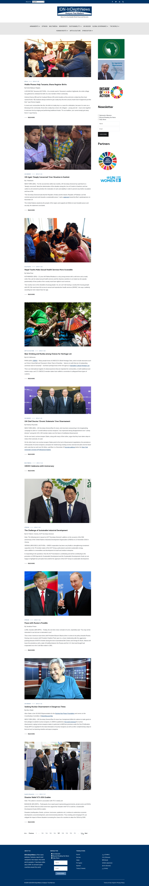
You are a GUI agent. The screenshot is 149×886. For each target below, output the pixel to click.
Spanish (78, 865)
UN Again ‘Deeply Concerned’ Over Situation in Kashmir (47, 177)
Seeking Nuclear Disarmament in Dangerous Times (45, 706)
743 (42, 833)
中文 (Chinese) (106, 857)
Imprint (114, 882)
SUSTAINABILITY (74, 26)
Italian (78, 860)
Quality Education (29, 794)
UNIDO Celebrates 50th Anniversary (39, 466)
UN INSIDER (87, 26)
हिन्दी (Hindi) (105, 860)
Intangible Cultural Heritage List (79, 365)
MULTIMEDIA (53, 26)
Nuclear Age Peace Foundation (64, 713)
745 (50, 833)
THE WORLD (114, 26)
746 (54, 833)
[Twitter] (116, 1)
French (78, 854)
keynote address (70, 447)
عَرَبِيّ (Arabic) (106, 854)
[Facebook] (112, 1)
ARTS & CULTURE (75, 31)
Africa (26, 81)
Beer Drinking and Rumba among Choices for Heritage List (48, 354)
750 (71, 833)
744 (46, 833)
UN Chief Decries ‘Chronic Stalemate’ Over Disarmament (47, 421)
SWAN (35, 360)
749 (67, 833)
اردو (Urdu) (105, 868)
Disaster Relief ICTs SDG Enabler (37, 797)
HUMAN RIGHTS (61, 31)
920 (82, 833)
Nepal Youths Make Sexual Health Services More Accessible (48, 269)
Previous (31, 833)
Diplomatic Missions (105, 115)
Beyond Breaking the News (107, 117)
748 (63, 833)
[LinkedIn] (119, 1)
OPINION (44, 26)
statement (66, 197)
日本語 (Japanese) (107, 863)
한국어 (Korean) (106, 865)
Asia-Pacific (27, 266)
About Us (28, 1)
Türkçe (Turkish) (80, 868)
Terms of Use (107, 882)
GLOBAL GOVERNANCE (99, 26)
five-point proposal (70, 722)
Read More (31, 117)
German (78, 857)
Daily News (102, 119)
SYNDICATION (86, 31)
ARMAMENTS (34, 26)
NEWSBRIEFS (63, 26)
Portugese (79, 863)
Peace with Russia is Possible (36, 623)
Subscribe (103, 134)
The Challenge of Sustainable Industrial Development (46, 530)
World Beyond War (47, 716)
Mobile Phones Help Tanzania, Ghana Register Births (45, 84)
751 (75, 833)
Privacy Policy (121, 882)
